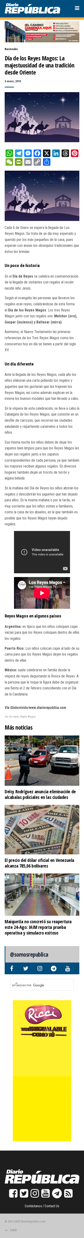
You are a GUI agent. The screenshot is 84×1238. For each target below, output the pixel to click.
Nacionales (11, 49)
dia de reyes (12, 716)
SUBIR (13, 1230)
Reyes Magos (28, 716)
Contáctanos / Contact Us (42, 1206)
